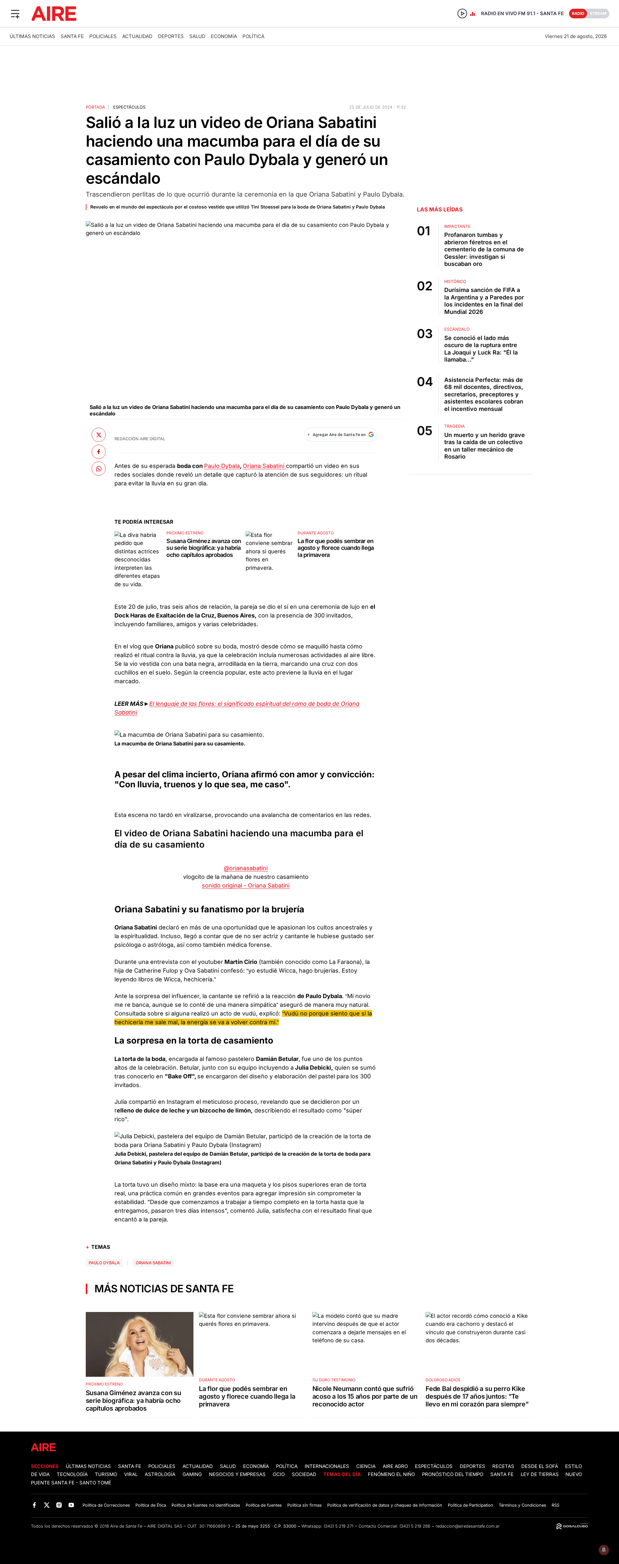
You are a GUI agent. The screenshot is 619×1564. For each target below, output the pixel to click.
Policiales (103, 36)
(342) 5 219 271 (338, 1526)
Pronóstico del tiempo (452, 1474)
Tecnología (72, 1474)
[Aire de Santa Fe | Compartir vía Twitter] (99, 435)
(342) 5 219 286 (414, 1526)
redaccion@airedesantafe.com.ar (468, 1526)
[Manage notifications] (604, 1550)
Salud (197, 36)
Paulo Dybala (222, 465)
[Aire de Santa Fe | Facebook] (34, 1504)
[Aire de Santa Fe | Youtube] (71, 1504)
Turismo (106, 1474)
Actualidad (137, 36)
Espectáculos (129, 107)
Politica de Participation (470, 1505)
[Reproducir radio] (462, 13)
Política (253, 36)
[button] (15, 13)
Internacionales (327, 1466)
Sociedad (304, 1474)
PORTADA (95, 107)
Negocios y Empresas (237, 1474)
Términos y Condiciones (522, 1505)
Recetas (503, 1466)
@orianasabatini (246, 868)
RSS (555, 1505)
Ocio (279, 1474)
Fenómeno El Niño (391, 1474)
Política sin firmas (304, 1505)
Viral (131, 1474)
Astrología (160, 1474)
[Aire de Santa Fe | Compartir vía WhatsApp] (99, 468)
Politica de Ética (150, 1505)
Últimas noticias (32, 36)
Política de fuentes (264, 1505)
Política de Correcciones (106, 1505)
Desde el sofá (539, 1466)
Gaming (192, 1474)
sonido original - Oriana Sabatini (246, 885)
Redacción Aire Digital (139, 438)
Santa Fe (72, 36)
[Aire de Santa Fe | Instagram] (59, 1504)
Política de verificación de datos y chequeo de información (384, 1505)
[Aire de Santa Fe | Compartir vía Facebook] (99, 452)
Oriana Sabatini (264, 465)
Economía (224, 36)
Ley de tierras (540, 1474)
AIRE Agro (395, 1466)
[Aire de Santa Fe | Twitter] (46, 1504)
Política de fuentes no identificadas (206, 1505)
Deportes (171, 36)
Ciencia (366, 1466)
